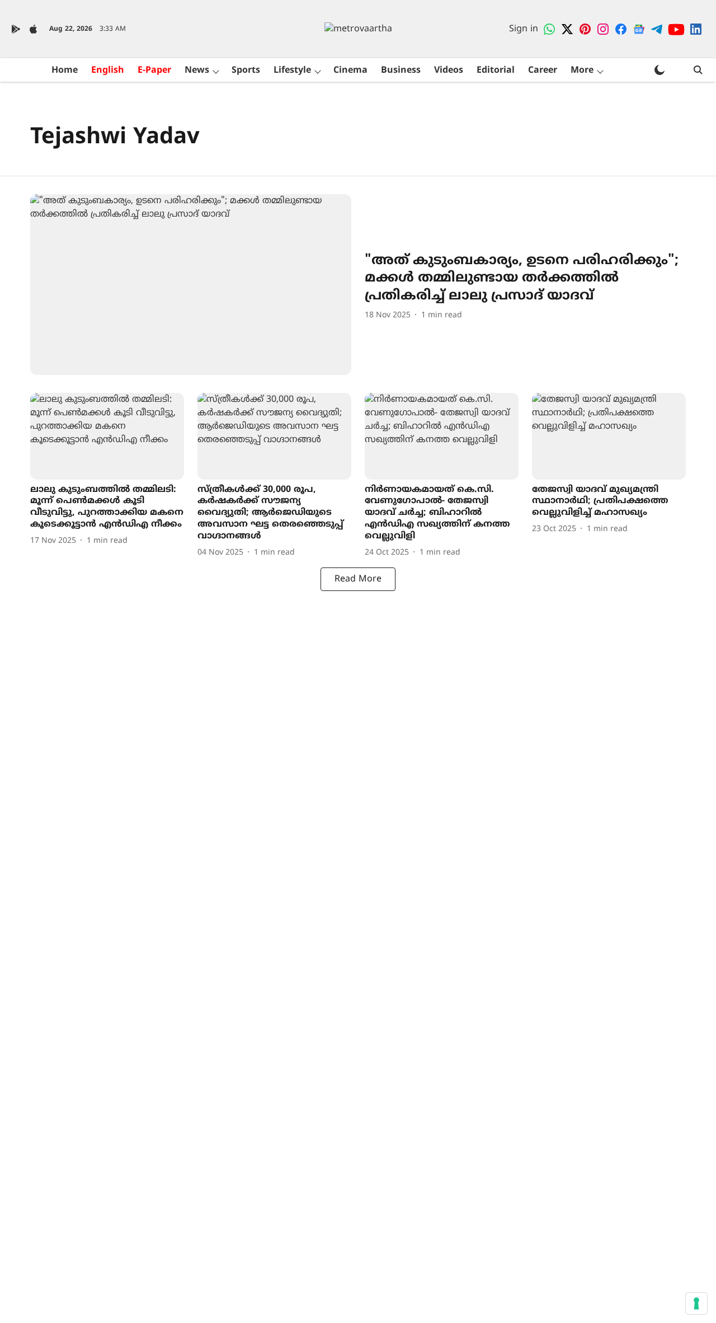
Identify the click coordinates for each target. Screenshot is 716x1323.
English (107, 70)
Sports (246, 70)
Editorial (496, 70)
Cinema (350, 70)
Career (542, 70)
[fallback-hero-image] (190, 284)
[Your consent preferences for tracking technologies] (696, 1303)
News (197, 70)
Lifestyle (292, 70)
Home (64, 70)
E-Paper (154, 70)
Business (401, 70)
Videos (448, 70)
